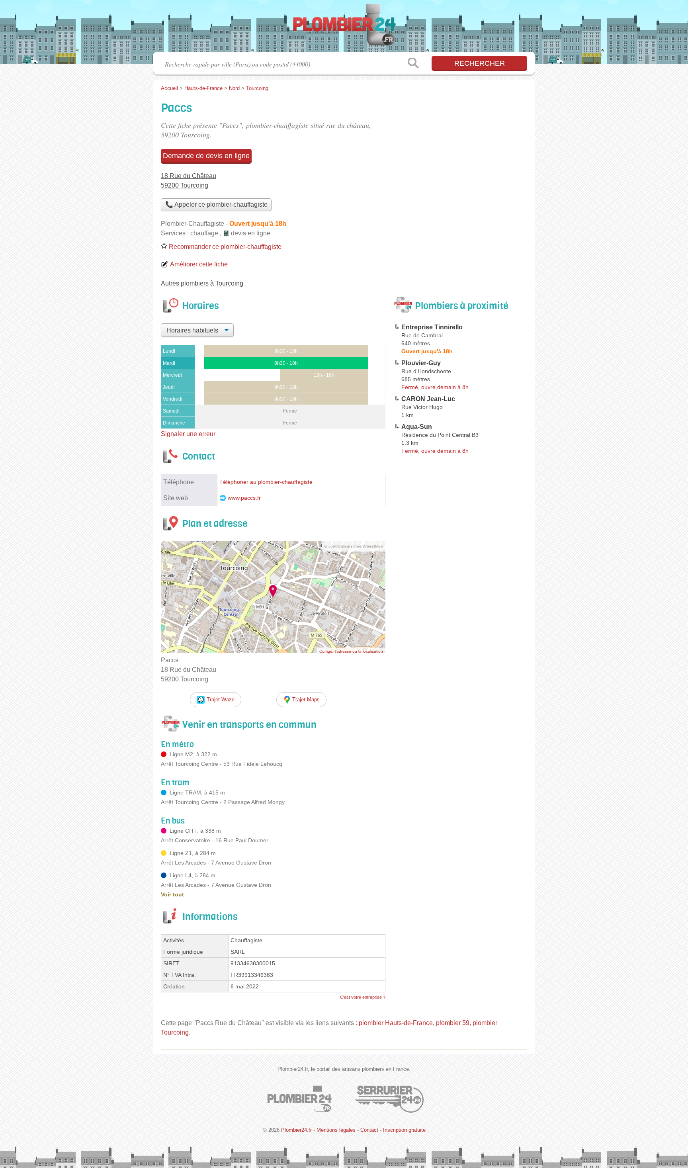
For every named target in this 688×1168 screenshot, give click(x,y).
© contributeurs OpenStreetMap (353, 546)
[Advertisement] (460, 153)
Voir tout (172, 894)
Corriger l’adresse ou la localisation (351, 651)
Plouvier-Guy (421, 363)
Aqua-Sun (416, 426)
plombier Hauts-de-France (396, 1022)
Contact (369, 1130)
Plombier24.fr (344, 28)
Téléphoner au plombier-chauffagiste (266, 482)
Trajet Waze (221, 699)
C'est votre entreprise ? (362, 997)
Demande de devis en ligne (206, 156)
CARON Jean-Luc (428, 398)
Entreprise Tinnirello (432, 327)
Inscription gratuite (404, 1130)
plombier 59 (452, 1022)
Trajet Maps (306, 699)
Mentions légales (336, 1130)
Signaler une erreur (188, 433)
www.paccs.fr (244, 498)
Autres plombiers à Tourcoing (202, 283)
